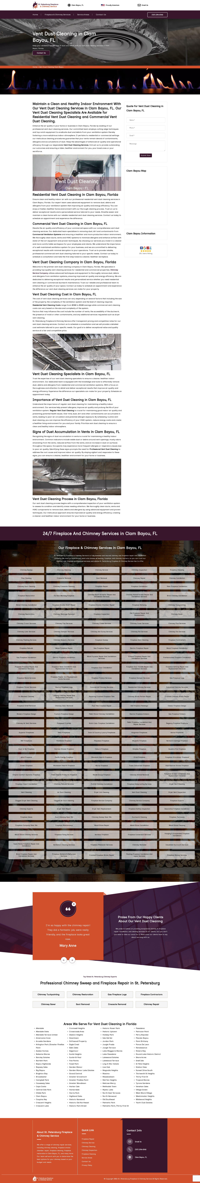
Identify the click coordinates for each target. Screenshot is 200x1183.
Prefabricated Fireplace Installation (177, 657)
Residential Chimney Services (139, 687)
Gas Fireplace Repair (102, 648)
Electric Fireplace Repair (139, 648)
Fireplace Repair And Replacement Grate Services (64, 678)
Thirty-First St (142, 1077)
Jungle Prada (108, 1044)
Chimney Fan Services (177, 632)
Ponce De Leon (142, 1044)
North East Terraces (111, 1093)
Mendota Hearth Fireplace (101, 757)
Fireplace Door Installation (101, 668)
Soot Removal (101, 578)
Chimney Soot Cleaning (26, 586)
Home (35, 14)
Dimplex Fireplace (139, 749)
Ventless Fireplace (102, 835)
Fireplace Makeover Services (102, 845)
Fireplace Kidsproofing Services (139, 784)
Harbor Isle (74, 1086)
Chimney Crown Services (26, 623)
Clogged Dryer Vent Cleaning (26, 801)
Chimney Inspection (139, 570)
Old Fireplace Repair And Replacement (139, 614)
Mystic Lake (107, 1090)
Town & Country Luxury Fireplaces (101, 733)
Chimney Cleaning (64, 570)
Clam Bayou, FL (141, 1157)
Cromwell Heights (77, 1028)
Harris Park (74, 1093)
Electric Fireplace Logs (64, 687)
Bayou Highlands (43, 1064)
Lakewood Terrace (110, 1060)
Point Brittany (142, 1041)
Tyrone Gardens (143, 1083)
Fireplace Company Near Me (26, 825)
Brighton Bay (42, 1073)
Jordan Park (107, 1041)
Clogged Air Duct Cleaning (64, 801)
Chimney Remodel (139, 845)
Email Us (145, 5)
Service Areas (83, 14)
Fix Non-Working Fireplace (64, 596)
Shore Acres (141, 1057)
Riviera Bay (141, 1051)
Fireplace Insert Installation (26, 784)
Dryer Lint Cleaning (101, 792)
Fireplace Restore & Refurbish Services (64, 855)
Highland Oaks (75, 1096)
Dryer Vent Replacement (101, 809)
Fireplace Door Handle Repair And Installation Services (139, 668)
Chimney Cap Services (63, 623)
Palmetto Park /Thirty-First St (115, 1106)
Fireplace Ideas (26, 817)
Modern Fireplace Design (26, 714)
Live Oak (106, 1067)
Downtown (74, 1038)
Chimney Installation (177, 578)
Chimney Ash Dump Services (102, 632)
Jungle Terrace (109, 1048)
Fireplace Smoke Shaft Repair (64, 605)
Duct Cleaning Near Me (64, 817)
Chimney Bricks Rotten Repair (139, 696)
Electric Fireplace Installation (64, 657)
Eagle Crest (74, 1044)
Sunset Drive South (144, 1070)
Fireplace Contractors (177, 640)
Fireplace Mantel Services (177, 855)
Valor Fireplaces (64, 733)
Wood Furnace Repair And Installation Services (101, 657)
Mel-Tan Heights (109, 1080)
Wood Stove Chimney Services (26, 835)
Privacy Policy (87, 1165)
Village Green (142, 1090)
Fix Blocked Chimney (26, 696)
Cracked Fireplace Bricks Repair (101, 855)
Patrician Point (142, 1031)
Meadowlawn (108, 1077)
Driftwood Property (78, 1041)
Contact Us (101, 14)
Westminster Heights (145, 1096)
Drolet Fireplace (26, 766)
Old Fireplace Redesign (139, 706)
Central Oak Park (43, 1090)
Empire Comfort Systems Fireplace (26, 775)
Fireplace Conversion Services (139, 835)
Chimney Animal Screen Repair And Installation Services (139, 596)
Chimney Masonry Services (64, 640)
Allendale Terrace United (46, 1035)
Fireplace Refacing (139, 605)
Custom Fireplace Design (64, 714)
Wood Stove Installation (139, 825)
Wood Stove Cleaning (177, 825)
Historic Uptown (109, 1031)
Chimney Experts (26, 809)
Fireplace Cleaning (177, 570)
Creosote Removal (64, 578)
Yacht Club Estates (144, 1102)
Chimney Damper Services (64, 632)
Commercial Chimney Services (101, 687)
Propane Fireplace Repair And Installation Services (26, 668)
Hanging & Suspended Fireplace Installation (177, 835)
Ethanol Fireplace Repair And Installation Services (139, 657)
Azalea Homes (42, 1051)
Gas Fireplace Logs (177, 678)
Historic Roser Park (111, 1028)
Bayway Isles (42, 1067)
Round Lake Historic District (148, 1054)
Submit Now (146, 155)
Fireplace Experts (177, 801)
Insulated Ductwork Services (177, 845)
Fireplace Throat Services (26, 687)
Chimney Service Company (139, 801)
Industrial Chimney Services (177, 687)
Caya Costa (41, 1086)
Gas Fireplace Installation (26, 657)
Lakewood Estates (110, 1057)
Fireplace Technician (177, 817)
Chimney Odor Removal (64, 706)
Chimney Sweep (26, 570)
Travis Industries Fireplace (139, 766)
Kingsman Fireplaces (139, 733)
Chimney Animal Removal (139, 775)
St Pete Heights (142, 1064)
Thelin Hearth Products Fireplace (64, 775)
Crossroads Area (76, 1031)
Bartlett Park (42, 1060)
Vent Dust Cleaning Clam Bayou (51, 67)
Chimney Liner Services (26, 632)
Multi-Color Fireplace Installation (101, 723)
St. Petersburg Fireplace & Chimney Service (135, 1179)
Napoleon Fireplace (101, 741)
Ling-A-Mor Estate (110, 1064)
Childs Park (41, 1093)
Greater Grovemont (78, 1077)
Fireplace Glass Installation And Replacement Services (64, 668)
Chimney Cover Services (139, 623)
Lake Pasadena (109, 1054)
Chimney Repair (139, 578)
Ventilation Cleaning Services (64, 845)
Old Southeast (108, 1099)
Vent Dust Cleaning (139, 792)
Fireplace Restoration (26, 596)
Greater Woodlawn (77, 1083)
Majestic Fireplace (139, 741)
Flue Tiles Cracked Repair (101, 706)
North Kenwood (109, 1096)
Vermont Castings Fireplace (177, 741)
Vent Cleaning (26, 792)
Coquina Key (41, 1099)
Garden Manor (75, 1067)
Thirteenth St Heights (145, 1073)
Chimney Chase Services (101, 623)
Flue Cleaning (26, 578)
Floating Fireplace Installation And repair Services (139, 855)
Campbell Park (42, 1080)
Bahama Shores (43, 1054)
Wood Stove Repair (101, 825)
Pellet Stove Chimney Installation (101, 714)
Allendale (40, 1028)
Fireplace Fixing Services (64, 835)
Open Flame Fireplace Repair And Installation (26, 845)
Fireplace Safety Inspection (139, 809)
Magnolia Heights (110, 1070)
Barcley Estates (43, 1057)
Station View (141, 1067)
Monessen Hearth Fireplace (64, 766)
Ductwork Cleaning (139, 817)
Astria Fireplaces (177, 733)
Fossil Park (74, 1064)
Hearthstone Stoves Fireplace (177, 766)
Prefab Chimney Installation (101, 784)
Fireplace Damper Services (139, 678)
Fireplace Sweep (101, 640)
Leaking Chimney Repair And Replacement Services (64, 697)
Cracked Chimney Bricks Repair (177, 696)
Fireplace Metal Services (26, 678)
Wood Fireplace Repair (64, 648)
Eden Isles (73, 1048)
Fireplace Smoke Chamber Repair (102, 605)
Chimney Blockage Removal (64, 614)
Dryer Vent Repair (64, 809)
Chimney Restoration (26, 614)
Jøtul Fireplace (26, 757)
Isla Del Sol (107, 1038)
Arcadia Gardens (43, 1041)
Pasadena (140, 1028)
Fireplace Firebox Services (102, 678)
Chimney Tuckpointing (177, 605)
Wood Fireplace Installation (177, 648)
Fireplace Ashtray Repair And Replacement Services (177, 668)
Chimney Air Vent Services (26, 723)
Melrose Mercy (109, 1083)
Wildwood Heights (144, 1099)
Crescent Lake (42, 1106)
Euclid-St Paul (75, 1057)
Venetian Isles (142, 1086)
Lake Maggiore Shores (112, 1051)
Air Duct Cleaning (64, 792)
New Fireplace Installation (177, 586)
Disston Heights (76, 1035)
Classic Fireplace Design (177, 706)
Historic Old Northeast (79, 1102)
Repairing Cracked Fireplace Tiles (101, 696)
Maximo (106, 1073)
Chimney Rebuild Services (64, 784)
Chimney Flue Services (177, 623)
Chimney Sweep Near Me (101, 817)
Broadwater (41, 1077)
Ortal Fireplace (139, 757)
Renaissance (141, 1048)
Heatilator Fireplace (64, 741)
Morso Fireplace (101, 766)
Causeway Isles (43, 1083)
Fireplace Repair (101, 586)
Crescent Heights (43, 1102)
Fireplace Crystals (64, 723)
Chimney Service (101, 570)
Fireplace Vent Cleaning (139, 640)
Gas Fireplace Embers (177, 714)
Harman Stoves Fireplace (64, 749)
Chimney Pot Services (139, 632)
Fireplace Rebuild (26, 648)
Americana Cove (43, 1038)
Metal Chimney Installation (26, 605)
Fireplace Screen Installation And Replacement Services (177, 775)
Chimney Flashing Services (26, 640)
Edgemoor (73, 1051)
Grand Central (75, 1073)
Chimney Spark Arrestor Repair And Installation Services (102, 596)
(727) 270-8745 (157, 15)
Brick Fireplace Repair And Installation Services (26, 855)
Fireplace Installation (139, 586)
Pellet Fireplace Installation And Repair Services (139, 723)
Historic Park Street (78, 1106)
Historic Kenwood (77, 1099)
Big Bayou (40, 1070)
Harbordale (74, 1090)
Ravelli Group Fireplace (101, 775)
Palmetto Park (108, 1102)
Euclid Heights (75, 1054)
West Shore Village (144, 1093)
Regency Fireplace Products (177, 723)
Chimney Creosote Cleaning (64, 586)
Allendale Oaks (42, 1031)
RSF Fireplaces (26, 741)
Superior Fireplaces (26, 733)
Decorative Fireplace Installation (176, 809)
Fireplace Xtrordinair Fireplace (177, 757)
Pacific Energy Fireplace (64, 757)
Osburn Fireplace (101, 749)
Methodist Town (109, 1086)
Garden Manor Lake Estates (81, 1070)
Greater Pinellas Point (78, 1080)
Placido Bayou (142, 1038)
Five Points (74, 1060)
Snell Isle (140, 1060)
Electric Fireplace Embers (139, 714)
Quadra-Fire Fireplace (177, 749)
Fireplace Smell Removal (26, 706)
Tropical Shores (142, 1080)
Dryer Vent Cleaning (177, 784)
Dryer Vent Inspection (177, 792)
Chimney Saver (177, 614)
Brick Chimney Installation (177, 596)
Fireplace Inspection (101, 614)
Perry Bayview (142, 1035)
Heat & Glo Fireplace (26, 749)
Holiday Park (108, 1035)
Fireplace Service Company (101, 801)
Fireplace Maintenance (64, 825)
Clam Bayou (41, 1096)
